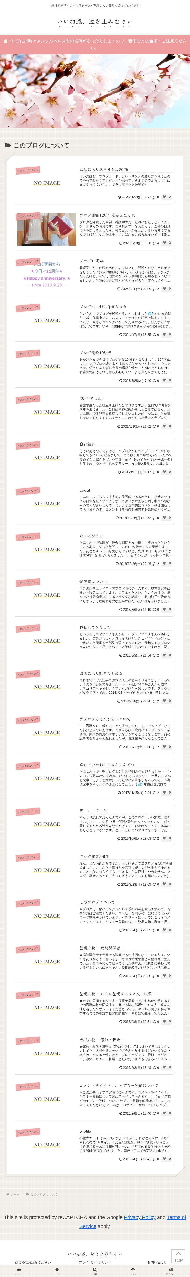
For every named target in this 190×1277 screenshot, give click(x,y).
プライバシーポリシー (95, 1262)
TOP (178, 1260)
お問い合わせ (157, 1262)
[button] (174, 909)
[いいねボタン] (164, 196)
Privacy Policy (140, 1217)
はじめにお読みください (33, 1262)
